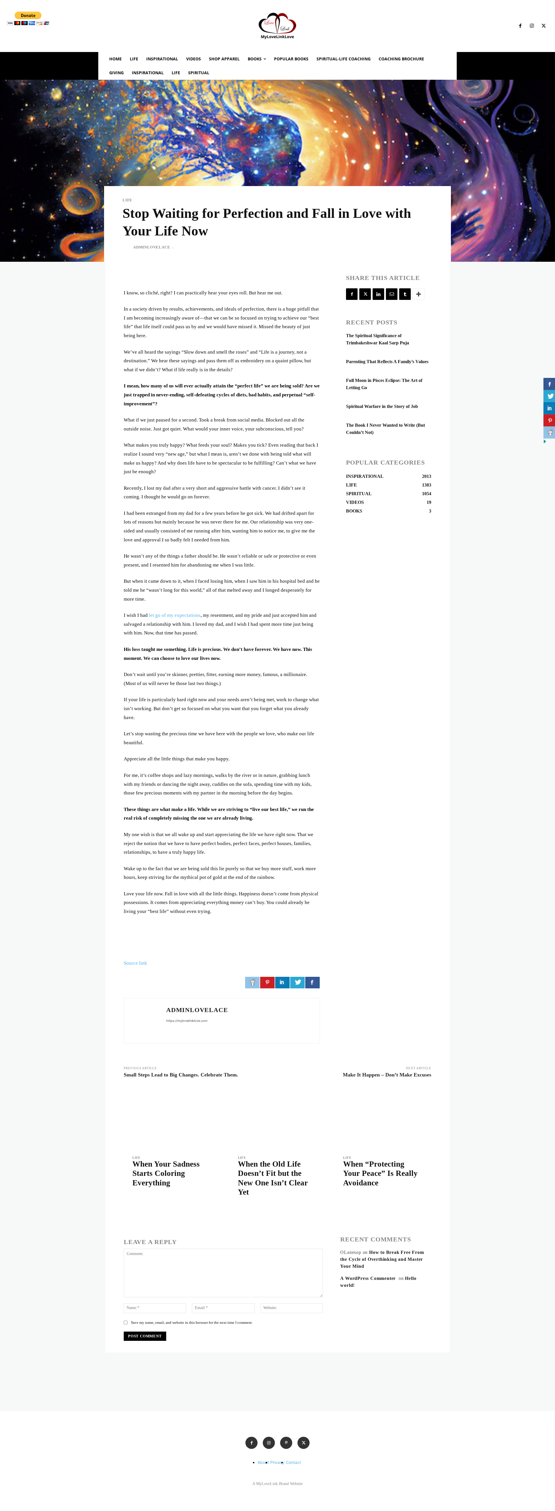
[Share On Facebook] (312, 983)
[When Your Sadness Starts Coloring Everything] (172, 1118)
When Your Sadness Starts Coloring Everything (166, 1173)
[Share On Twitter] (297, 983)
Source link (135, 963)
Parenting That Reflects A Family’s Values (387, 361)
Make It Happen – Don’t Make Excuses (387, 1075)
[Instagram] (532, 26)
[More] (418, 294)
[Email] (391, 294)
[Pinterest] (286, 1443)
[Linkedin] (378, 294)
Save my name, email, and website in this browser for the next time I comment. (192, 1322)
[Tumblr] (405, 294)
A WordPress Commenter (368, 1278)
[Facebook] (520, 26)
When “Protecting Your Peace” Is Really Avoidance (380, 1173)
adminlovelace (151, 247)
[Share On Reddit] (252, 983)
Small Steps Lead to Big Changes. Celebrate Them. (181, 1075)
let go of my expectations (175, 615)
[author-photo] (137, 1196)
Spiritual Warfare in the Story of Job (382, 406)
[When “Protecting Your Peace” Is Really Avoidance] (382, 1118)
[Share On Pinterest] (267, 983)
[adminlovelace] (127, 247)
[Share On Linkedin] (282, 983)
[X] (543, 26)
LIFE (127, 200)
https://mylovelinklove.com (187, 1021)
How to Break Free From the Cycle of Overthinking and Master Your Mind (382, 1259)
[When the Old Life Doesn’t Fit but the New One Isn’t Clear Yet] (277, 1118)
